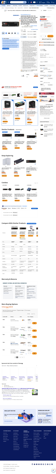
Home (3, 7)
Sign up (20, 417)
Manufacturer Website (30, 291)
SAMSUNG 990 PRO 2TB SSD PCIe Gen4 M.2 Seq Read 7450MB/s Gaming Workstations (6, 142)
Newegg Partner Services (37, 438)
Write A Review (47, 118)
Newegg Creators (36, 441)
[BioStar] (23, 328)
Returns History (15, 438)
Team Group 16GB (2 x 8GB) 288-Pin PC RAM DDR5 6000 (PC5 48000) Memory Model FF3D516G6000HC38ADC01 (48, 130)
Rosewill (45, 438)
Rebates (35, 446)
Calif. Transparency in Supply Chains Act (9, 468)
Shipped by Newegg (14, 343)
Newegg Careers (26, 445)
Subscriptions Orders (16, 447)
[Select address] (8, 2)
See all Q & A (34, 208)
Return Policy (5, 438)
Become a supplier (36, 433)
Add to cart (50, 36)
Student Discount (36, 451)
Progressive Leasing (37, 456)
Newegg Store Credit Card (38, 452)
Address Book (15, 439)
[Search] (24, 2)
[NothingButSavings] (23, 335)
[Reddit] (19, 21)
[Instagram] (38, 464)
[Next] (24, 357)
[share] (19, 18)
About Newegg (26, 434)
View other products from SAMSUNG (31, 298)
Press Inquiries (26, 443)
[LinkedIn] (41, 464)
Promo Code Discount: (28, 92)
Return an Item (5, 436)
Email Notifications (16, 446)
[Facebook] (34, 464)
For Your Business (36, 436)
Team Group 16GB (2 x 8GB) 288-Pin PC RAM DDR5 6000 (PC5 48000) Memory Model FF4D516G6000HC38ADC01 (21, 10)
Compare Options (35, 29)
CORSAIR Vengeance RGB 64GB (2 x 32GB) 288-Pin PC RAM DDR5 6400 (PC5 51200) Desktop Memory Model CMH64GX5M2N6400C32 (19, 112)
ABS (44, 436)
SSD (15, 7)
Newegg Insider (26, 446)
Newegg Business (46, 433)
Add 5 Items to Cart (30, 97)
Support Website (29, 295)
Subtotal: (25, 95)
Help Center (5, 433)
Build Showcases (36, 454)
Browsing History (16, 434)
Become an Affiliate (37, 439)
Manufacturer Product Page (30, 289)
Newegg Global (46, 434)
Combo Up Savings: (27, 94)
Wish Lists (14, 441)
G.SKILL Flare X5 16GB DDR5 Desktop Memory (19, 168)
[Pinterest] (43, 464)
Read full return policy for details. (19, 297)
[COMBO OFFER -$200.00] (20, 104)
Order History (15, 436)
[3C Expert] (23, 350)
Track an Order (5, 434)
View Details (50, 71)
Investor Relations (26, 435)
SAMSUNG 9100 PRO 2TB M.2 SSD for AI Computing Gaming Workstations (32, 142)
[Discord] (50, 464)
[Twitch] (47, 464)
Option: (23, 30)
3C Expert (29, 246)
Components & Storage (9, 7)
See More (35, 87)
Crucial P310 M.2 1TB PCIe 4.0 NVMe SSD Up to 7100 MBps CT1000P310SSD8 (19, 142)
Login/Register (15, 433)
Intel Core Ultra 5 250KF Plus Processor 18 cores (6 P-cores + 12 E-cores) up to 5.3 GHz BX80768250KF (7, 112)
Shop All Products (18, 129)
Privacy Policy (12, 466)
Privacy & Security (6, 439)
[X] (36, 464)
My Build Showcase (16, 444)
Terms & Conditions (6, 466)
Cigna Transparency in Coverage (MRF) (9, 470)
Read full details (6, 292)
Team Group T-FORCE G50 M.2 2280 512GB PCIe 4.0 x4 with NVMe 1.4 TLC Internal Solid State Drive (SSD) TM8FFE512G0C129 (48, 134)
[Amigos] (23, 343)
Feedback (15, 212)
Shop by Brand (36, 444)
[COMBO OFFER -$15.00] (7, 104)
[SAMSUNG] (16, 15)
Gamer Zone (25, 441)
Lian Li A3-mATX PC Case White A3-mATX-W (6, 168)
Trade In (35, 457)
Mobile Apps (35, 447)
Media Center (26, 437)
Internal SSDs (20, 7)
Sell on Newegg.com (37, 434)
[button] (8, 2)
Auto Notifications (16, 449)
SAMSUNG (26, 7)
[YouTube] (45, 464)
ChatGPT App (36, 449)
